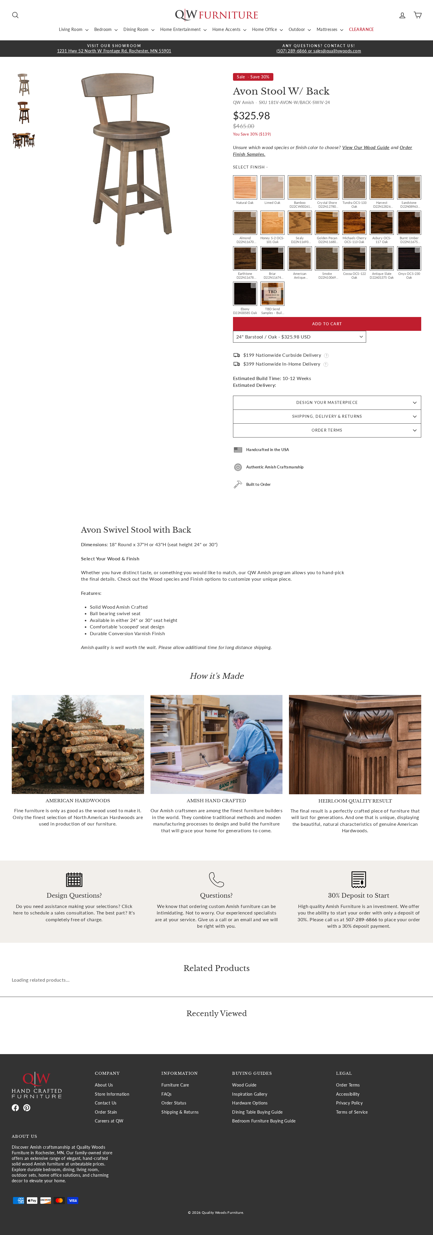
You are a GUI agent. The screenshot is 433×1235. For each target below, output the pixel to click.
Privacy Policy (349, 1103)
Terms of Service (352, 1112)
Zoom (253, 179)
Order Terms (327, 430)
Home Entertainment (181, 29)
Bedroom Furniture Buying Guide (263, 1121)
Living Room (71, 29)
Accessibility (347, 1094)
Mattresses (328, 29)
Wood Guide (244, 1085)
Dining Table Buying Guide (257, 1112)
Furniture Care (175, 1085)
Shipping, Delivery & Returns (327, 416)
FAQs (166, 1094)
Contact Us (105, 1103)
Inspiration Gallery (249, 1094)
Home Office (265, 29)
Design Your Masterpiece (327, 402)
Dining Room (136, 29)
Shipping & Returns (180, 1112)
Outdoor (297, 29)
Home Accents (227, 29)
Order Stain (106, 1112)
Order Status (173, 1103)
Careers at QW (109, 1121)
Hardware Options (249, 1103)
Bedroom (103, 29)
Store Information (112, 1094)
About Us (104, 1085)
